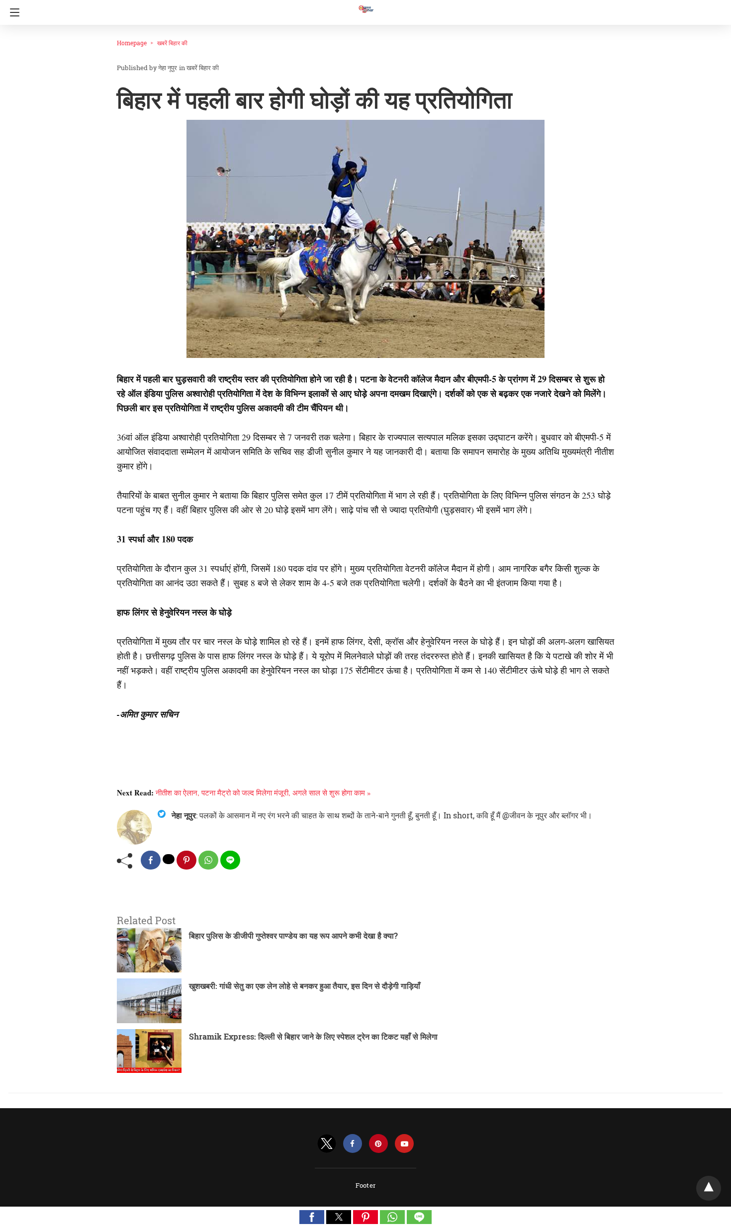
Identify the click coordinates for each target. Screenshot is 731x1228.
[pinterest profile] (378, 1143)
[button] (311, 1217)
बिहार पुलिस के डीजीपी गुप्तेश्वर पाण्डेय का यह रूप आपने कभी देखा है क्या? (293, 935)
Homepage (132, 43)
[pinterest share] (186, 860)
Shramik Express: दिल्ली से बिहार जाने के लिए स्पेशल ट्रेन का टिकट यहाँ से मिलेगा (313, 1036)
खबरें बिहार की (172, 43)
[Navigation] (12, 12)
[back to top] (708, 1188)
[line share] (230, 860)
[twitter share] (169, 859)
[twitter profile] (326, 1143)
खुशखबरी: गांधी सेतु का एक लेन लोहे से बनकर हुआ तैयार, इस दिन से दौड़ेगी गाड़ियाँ (304, 985)
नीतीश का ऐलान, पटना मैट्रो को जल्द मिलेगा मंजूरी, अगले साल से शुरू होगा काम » (263, 792)
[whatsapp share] (208, 860)
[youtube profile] (404, 1143)
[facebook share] (151, 860)
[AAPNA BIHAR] (365, 4)
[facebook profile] (352, 1143)
